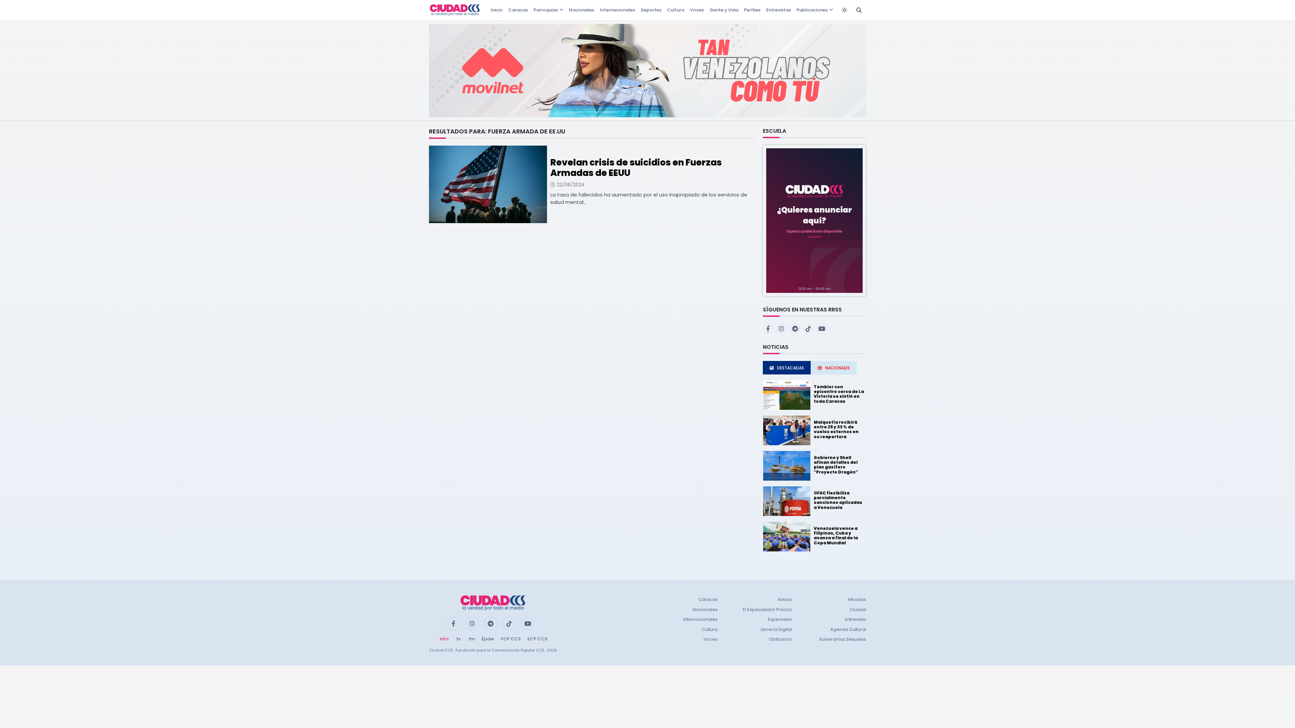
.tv (458, 639)
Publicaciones (812, 10)
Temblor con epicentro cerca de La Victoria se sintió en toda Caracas (839, 394)
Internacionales (617, 10)
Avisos (785, 599)
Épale (488, 639)
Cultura (675, 10)
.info (444, 639)
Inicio (496, 10)
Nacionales (581, 10)
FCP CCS (511, 639)
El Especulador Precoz (767, 609)
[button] (814, 220)
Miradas (857, 599)
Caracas (518, 10)
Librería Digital (776, 629)
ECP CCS (537, 639)
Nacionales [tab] (837, 368)
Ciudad (858, 609)
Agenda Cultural (848, 629)
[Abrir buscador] (859, 10)
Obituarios (780, 639)
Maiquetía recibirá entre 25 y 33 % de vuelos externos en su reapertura (836, 429)
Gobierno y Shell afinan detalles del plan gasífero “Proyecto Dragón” (836, 465)
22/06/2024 (571, 184)
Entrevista (855, 619)
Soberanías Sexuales (842, 639)
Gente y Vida (724, 10)
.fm (471, 639)
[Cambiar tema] (844, 10)
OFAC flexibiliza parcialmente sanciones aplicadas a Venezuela (838, 500)
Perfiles (752, 10)
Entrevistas (778, 10)
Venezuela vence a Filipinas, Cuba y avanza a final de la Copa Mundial (836, 535)
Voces (697, 10)
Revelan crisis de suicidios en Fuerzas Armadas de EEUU (636, 167)
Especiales (780, 619)
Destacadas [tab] (790, 368)
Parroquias (546, 10)
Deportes (651, 10)
